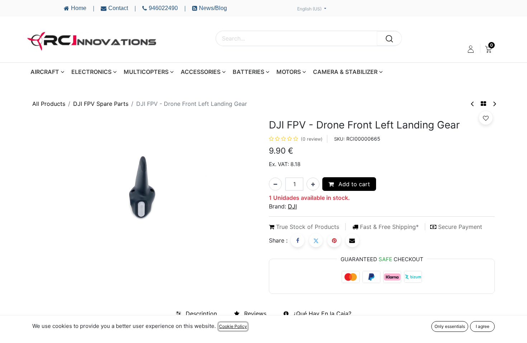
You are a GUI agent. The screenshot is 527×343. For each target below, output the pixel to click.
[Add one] (313, 184)
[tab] (196, 313)
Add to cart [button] (353, 184)
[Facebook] (297, 240)
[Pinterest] (334, 240)
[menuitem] (488, 49)
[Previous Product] (473, 104)
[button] (486, 118)
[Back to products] (483, 103)
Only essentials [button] (450, 326)
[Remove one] (275, 184)
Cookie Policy (233, 326)
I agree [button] (482, 326)
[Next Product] (494, 104)
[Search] (389, 38)
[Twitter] (316, 240)
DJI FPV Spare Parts (100, 103)
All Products (48, 103)
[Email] (352, 240)
